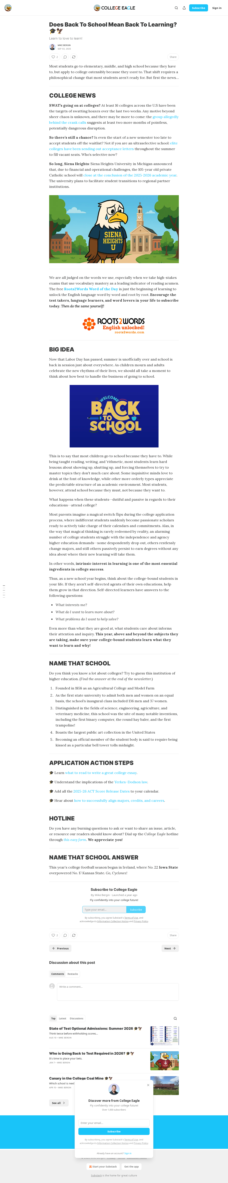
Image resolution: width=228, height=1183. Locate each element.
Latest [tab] (62, 1018)
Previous (63, 948)
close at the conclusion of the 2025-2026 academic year (130, 175)
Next (167, 948)
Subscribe (198, 8)
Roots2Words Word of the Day (91, 289)
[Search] (176, 7)
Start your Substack (104, 1166)
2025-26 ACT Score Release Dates (101, 791)
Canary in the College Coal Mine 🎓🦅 (81, 1078)
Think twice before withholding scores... (73, 1033)
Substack (96, 1175)
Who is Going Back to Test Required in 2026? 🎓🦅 (91, 1053)
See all (56, 1103)
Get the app (131, 1166)
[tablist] (64, 974)
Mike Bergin (64, 45)
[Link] (44, 95)
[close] (148, 1085)
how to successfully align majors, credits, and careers (119, 800)
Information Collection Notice (113, 1143)
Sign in (217, 8)
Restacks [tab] (73, 974)
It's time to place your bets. (65, 1058)
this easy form (75, 839)
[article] (114, 1036)
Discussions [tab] (76, 1018)
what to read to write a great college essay (101, 772)
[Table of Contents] (3, 591)
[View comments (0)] (65, 57)
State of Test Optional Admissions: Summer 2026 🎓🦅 (95, 1028)
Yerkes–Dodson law (130, 782)
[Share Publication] (184, 7)
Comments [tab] (57, 974)
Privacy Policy (141, 1143)
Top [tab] (53, 1018)
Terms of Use (131, 1139)
